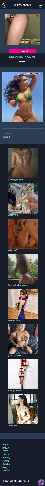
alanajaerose (14, 390)
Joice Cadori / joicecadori (22, 57)
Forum (5, 461)
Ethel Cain (13, 215)
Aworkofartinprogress (19, 285)
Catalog (6, 464)
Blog (4, 467)
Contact (6, 470)
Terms (5, 454)
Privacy (6, 457)
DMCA (5, 448)
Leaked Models (22, 4)
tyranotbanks (14, 355)
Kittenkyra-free (15, 179)
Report (5, 444)
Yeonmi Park (14, 320)
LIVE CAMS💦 (22, 51)
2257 (5, 451)
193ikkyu (12, 425)
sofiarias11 (13, 250)
